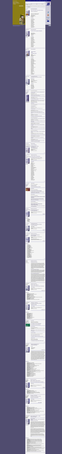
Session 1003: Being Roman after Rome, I (35, 269)
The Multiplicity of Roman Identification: (36, 323)
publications (40, 0)
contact (46, 0)
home (26, 0)
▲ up (44, 231)
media (44, 0)
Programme (27, 164)
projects (28, 0)
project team (30, 0)
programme (27, 16)
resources (43, 0)
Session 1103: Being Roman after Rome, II (35, 273)
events (32, 0)
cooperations (37, 0)
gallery (34, 0)
